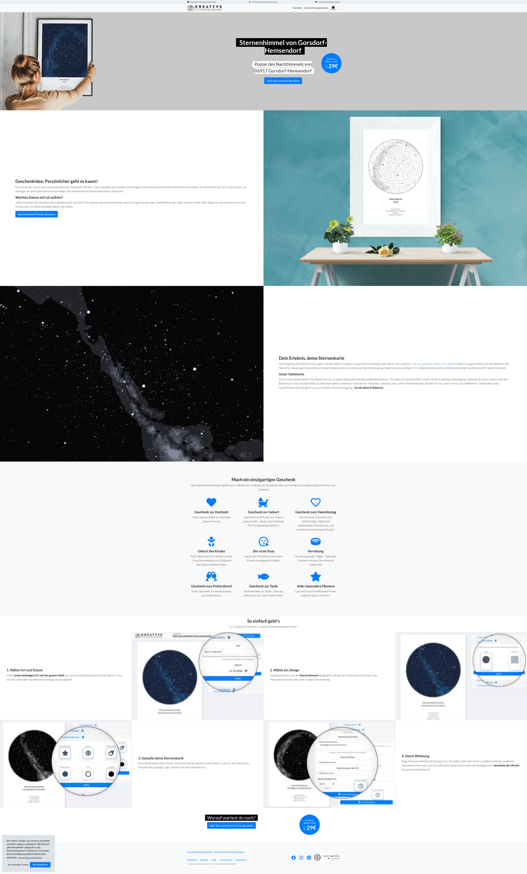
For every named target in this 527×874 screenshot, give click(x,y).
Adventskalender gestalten (200, 852)
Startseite (297, 7)
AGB (214, 859)
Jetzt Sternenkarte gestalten (283, 80)
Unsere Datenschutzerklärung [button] (30, 858)
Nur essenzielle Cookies (18, 865)
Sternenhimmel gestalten (316, 7)
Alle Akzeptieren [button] (40, 865)
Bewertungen (336, 860)
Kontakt (204, 859)
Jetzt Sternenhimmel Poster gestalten (231, 825)
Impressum (241, 859)
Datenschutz (226, 859)
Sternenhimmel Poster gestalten (36, 214)
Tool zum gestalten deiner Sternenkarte (434, 364)
